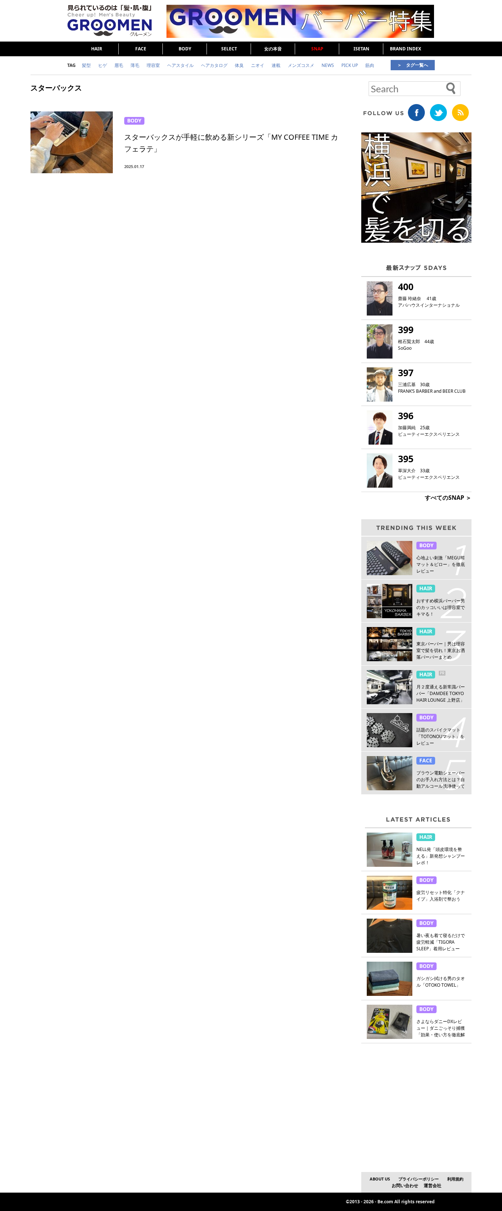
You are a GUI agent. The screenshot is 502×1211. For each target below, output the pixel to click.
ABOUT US (380, 1179)
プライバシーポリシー (418, 1179)
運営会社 (432, 1185)
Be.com (385, 1201)
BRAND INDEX (405, 49)
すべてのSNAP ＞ (448, 498)
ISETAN (361, 49)
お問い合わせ (405, 1185)
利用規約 (455, 1179)
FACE (140, 49)
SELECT (229, 49)
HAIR (96, 49)
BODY (185, 49)
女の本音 (273, 49)
